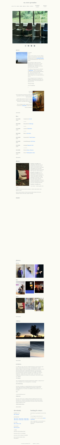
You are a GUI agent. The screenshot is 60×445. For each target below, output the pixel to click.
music (21, 6)
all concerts (18, 157)
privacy (38, 443)
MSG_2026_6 (26, 419)
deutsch (44, 5)
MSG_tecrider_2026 (17, 423)
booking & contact (37, 6)
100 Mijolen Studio (40, 58)
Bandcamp (31, 70)
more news (18, 112)
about (18, 6)
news (13, 6)
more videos (18, 360)
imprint (34, 443)
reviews (31, 6)
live (15, 6)
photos (24, 6)
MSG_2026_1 (16, 418)
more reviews (18, 406)
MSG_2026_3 (26, 418)
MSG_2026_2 (21, 418)
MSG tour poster (17, 427)
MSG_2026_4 (16, 419)
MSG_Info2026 (16, 414)
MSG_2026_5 (21, 419)
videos (27, 6)
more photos (18, 316)
